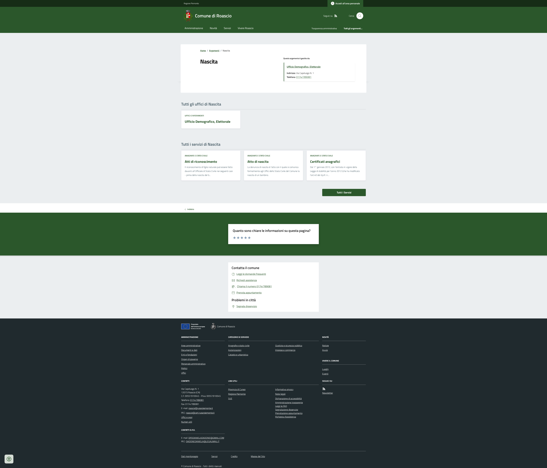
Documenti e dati (189, 350)
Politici (184, 368)
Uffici (183, 373)
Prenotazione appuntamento (288, 413)
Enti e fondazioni (189, 354)
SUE (230, 398)
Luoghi (325, 369)
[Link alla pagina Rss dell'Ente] (324, 389)
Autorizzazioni (234, 350)
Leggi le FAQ (281, 406)
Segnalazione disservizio (286, 409)
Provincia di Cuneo (236, 389)
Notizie (325, 345)
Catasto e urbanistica (238, 354)
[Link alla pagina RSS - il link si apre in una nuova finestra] (335, 16)
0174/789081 (303, 77)
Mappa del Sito (258, 456)
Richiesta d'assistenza (285, 416)
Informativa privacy (284, 389)
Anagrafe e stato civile (196, 155)
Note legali (280, 394)
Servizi (227, 28)
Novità (213, 28)
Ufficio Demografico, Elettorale (304, 67)
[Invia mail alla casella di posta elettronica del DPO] (206, 438)
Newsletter (327, 393)
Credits (234, 456)
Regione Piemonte (191, 3)
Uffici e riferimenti (194, 115)
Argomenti (214, 50)
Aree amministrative (190, 345)
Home (203, 50)
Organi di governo (189, 359)
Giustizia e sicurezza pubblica (288, 345)
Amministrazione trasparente (289, 402)
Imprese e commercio (285, 350)
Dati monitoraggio (189, 456)
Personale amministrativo (193, 363)
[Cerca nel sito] (358, 15)
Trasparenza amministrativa (324, 28)
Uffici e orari (186, 417)
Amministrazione (194, 28)
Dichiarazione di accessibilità (288, 398)
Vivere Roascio (246, 28)
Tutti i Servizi (344, 192)
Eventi (325, 373)
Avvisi (325, 350)
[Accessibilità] (9, 459)
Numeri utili (186, 422)
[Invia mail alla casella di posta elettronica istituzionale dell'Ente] (200, 408)
